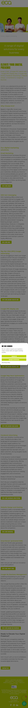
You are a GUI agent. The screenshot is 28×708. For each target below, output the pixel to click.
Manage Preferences (14, 359)
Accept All (14, 356)
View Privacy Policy (6, 362)
